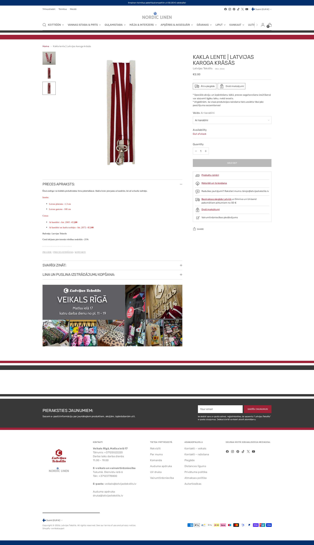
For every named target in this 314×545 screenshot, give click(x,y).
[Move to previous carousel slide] (261, 383)
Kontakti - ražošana (196, 454)
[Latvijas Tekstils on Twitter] (242, 9)
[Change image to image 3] (49, 88)
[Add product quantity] (206, 151)
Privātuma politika (195, 472)
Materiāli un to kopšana (214, 183)
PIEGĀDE (47, 252)
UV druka (156, 472)
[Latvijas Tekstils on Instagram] (229, 9)
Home (46, 46)
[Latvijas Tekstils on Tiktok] (238, 9)
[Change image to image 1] (49, 58)
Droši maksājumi (210, 209)
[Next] (256, 24)
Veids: (204, 112)
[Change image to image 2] (49, 73)
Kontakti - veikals (195, 448)
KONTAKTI (80, 252)
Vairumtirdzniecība (162, 477)
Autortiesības (192, 483)
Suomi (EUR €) (262, 9)
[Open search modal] (44, 25)
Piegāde (189, 460)
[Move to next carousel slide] (268, 383)
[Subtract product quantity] (196, 151)
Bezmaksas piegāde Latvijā (216, 199)
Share (200, 229)
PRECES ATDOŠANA (63, 252)
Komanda (156, 460)
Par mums (156, 454)
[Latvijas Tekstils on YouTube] (246, 9)
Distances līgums (195, 466)
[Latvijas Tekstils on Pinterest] (234, 9)
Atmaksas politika (195, 477)
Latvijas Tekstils (202, 68)
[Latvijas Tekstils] (157, 15)
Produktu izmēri (210, 175)
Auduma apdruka (161, 466)
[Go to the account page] (263, 25)
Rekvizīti (155, 448)
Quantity (198, 144)
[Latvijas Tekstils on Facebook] (225, 9)
